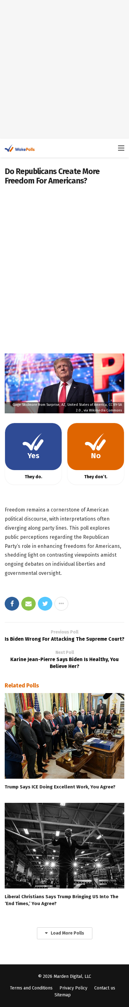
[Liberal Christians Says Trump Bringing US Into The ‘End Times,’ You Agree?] (64, 845)
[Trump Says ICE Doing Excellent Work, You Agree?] (64, 736)
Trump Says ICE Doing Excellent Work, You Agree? (60, 787)
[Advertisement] (64, 69)
